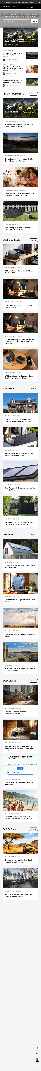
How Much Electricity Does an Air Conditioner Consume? (16, 713)
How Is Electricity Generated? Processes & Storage (20, 635)
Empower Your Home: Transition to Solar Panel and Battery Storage (19, 454)
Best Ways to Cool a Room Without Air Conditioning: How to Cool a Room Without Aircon (20, 748)
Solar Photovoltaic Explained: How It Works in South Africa (20, 489)
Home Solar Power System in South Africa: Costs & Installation (20, 669)
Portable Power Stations (15, 121)
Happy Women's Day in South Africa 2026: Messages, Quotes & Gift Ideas (13, 68)
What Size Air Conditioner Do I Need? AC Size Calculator (19, 783)
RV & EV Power (13, 856)
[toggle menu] (36, 6)
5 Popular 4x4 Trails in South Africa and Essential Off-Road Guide (19, 895)
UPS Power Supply (14, 267)
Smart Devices (13, 708)
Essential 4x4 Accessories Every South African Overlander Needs (18, 861)
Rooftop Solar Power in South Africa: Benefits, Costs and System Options (18, 420)
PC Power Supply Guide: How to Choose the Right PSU (19, 272)
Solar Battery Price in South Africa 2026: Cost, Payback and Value (13, 81)
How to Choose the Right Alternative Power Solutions (20, 601)
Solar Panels (12, 416)
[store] (31, 6)
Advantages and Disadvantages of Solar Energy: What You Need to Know (19, 523)
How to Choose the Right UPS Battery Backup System (18, 306)
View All (33, 94)
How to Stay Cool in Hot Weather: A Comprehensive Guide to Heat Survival (18, 818)
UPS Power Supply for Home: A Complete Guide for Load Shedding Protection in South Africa (19, 342)
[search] (26, 6)
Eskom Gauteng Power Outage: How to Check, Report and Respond (12, 55)
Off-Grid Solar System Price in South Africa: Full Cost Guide (20, 566)
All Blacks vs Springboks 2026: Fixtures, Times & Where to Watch (20, 40)
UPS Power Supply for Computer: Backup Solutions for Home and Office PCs (19, 377)
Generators (11, 562)
